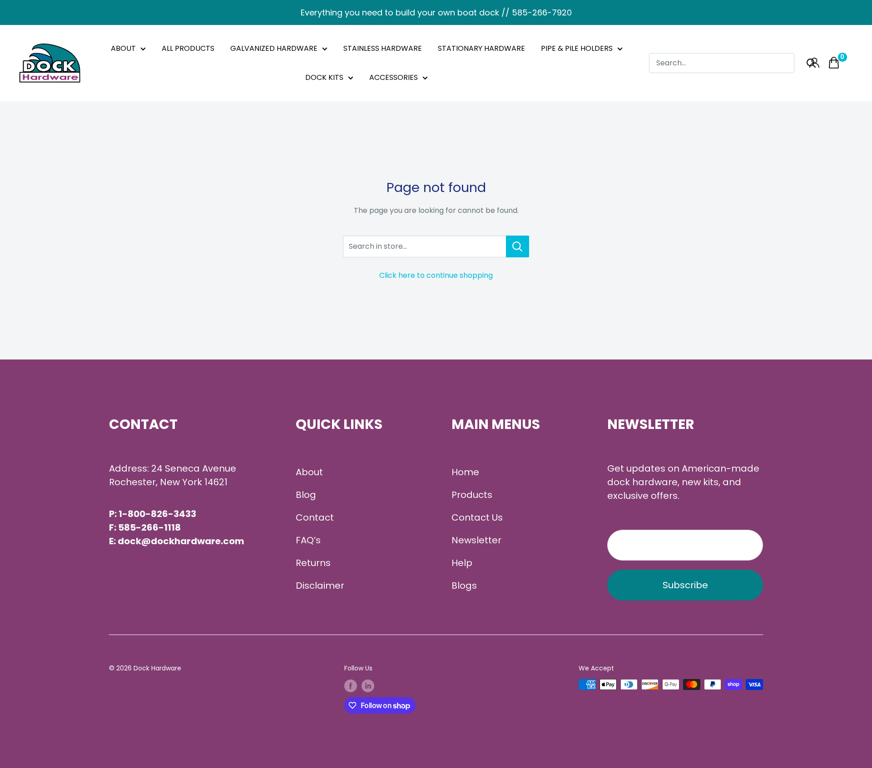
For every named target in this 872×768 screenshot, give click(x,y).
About (123, 48)
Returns (313, 562)
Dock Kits (324, 77)
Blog (306, 494)
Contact (315, 517)
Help (461, 562)
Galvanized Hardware (273, 48)
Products (471, 494)
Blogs (464, 585)
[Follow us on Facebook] (350, 685)
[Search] (811, 63)
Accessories (393, 77)
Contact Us (477, 517)
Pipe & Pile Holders (577, 48)
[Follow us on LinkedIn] (368, 685)
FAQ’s (308, 540)
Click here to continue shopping (436, 275)
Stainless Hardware (382, 48)
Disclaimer (320, 585)
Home (465, 472)
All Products (188, 48)
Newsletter (476, 540)
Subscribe (685, 585)
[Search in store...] (517, 246)
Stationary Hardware (481, 48)
